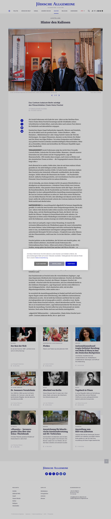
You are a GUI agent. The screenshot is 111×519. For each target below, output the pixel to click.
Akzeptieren (71, 264)
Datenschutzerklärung (41, 258)
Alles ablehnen (41, 264)
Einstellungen (56, 264)
